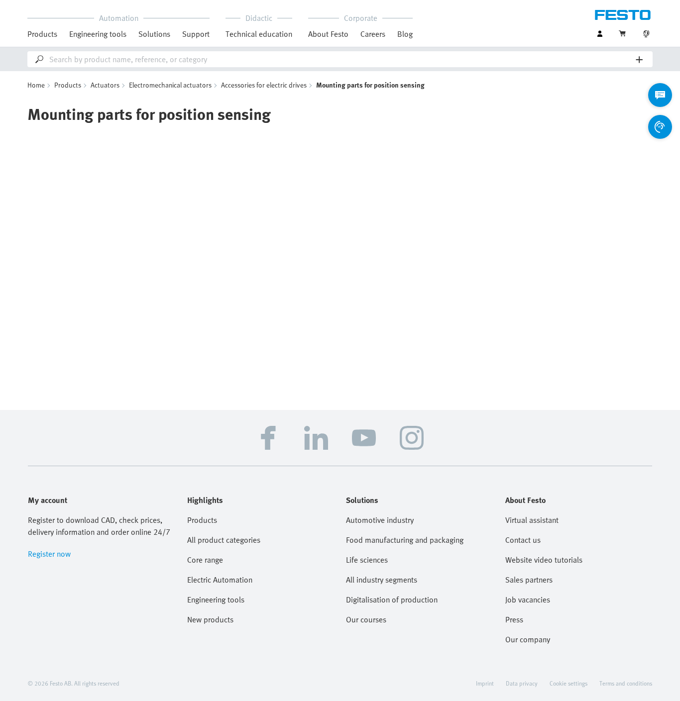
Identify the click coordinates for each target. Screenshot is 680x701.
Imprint (485, 683)
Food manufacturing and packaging (404, 540)
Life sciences (367, 560)
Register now (49, 554)
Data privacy (522, 683)
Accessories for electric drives (264, 85)
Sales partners (529, 580)
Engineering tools (97, 34)
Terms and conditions (625, 683)
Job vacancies (527, 599)
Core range (205, 560)
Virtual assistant (532, 520)
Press (514, 619)
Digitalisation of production (392, 599)
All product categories (223, 540)
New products (210, 619)
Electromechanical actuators (170, 85)
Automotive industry (380, 520)
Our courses (366, 619)
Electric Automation (219, 580)
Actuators (105, 85)
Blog (405, 34)
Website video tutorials (543, 560)
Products (67, 85)
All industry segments (381, 580)
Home (36, 85)
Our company (527, 639)
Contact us (523, 540)
